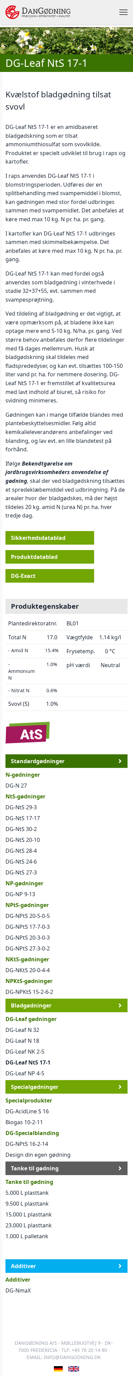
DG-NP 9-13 (20, 894)
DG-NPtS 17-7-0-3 (27, 926)
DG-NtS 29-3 (21, 807)
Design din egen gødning (38, 1154)
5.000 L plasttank (27, 1192)
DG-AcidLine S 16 (27, 1111)
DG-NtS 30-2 (21, 829)
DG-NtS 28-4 (21, 850)
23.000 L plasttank (28, 1225)
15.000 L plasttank (28, 1214)
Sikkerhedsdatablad (38, 538)
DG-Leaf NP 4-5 (24, 1073)
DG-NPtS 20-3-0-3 (27, 937)
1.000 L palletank (26, 1236)
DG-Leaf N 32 (22, 1030)
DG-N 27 (16, 785)
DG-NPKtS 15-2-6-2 (29, 992)
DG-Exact (23, 576)
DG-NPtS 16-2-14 (26, 1144)
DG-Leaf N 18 (22, 1040)
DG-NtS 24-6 (21, 861)
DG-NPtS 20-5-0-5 (27, 916)
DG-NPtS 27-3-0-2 (27, 948)
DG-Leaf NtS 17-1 (27, 1062)
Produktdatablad (34, 557)
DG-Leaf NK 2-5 (24, 1051)
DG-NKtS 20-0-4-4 (27, 970)
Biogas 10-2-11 (24, 1122)
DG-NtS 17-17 (22, 818)
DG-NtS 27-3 (21, 872)
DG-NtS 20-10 (22, 840)
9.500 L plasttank (27, 1203)
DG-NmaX (18, 1290)
